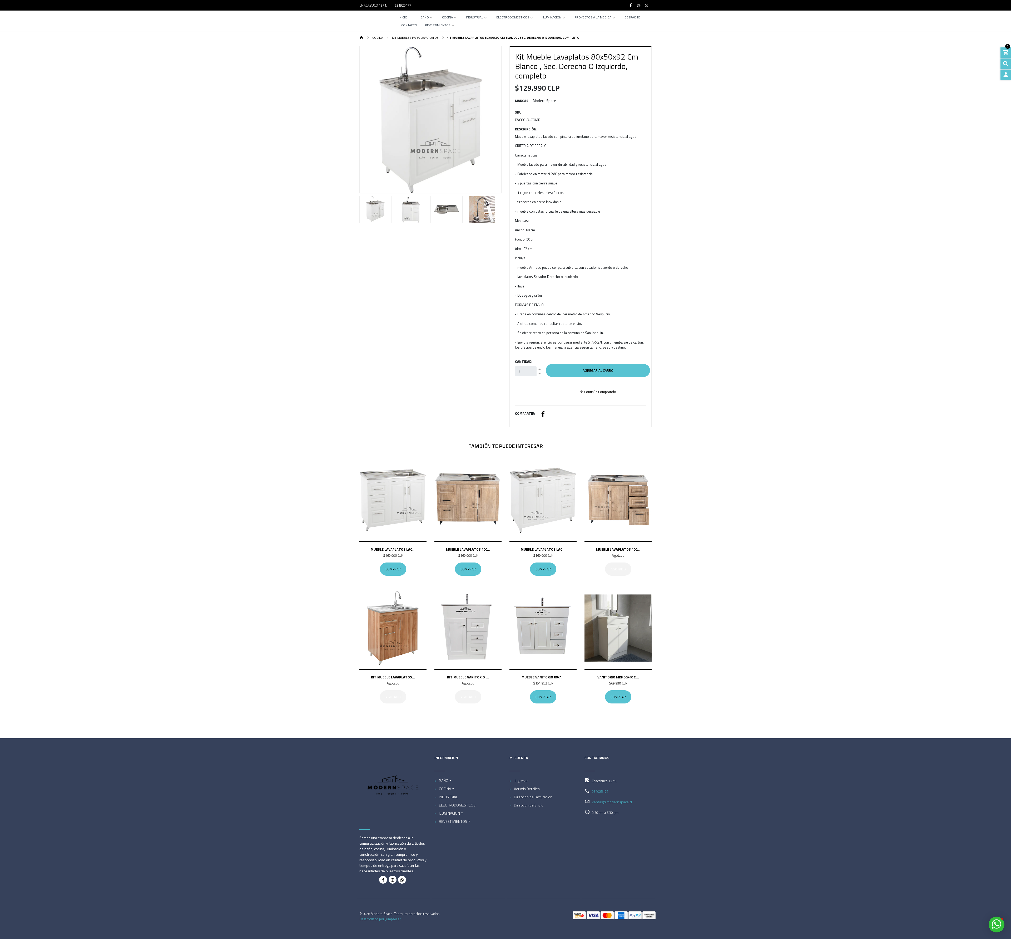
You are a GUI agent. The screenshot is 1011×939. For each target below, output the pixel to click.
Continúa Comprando (599, 391)
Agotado (618, 569)
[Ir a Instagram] (638, 5)
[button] (370, 119)
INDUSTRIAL (474, 18)
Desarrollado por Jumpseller (379, 919)
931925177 (403, 5)
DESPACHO (632, 18)
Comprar (393, 569)
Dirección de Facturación (533, 797)
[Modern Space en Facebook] (383, 880)
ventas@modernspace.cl (612, 802)
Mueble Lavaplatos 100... (468, 549)
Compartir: (525, 413)
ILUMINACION (551, 18)
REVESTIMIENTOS (437, 26)
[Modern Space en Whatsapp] (402, 880)
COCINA (447, 18)
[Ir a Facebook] (630, 5)
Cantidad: (523, 361)
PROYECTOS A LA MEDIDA (592, 18)
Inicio (403, 18)
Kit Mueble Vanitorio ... (468, 677)
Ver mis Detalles (527, 788)
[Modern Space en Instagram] (393, 880)
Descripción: (526, 129)
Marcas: (522, 100)
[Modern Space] (373, 21)
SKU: (519, 112)
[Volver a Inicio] (361, 37)
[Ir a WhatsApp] (647, 5)
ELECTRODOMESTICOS (512, 18)
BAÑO (424, 18)
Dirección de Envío (528, 805)
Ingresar (521, 780)
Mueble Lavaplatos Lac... (393, 549)
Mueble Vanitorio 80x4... (543, 677)
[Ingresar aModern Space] (1005, 75)
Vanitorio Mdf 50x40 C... (618, 677)
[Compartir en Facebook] (543, 414)
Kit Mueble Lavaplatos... (393, 677)
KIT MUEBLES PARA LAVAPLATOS (415, 37)
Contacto (409, 26)
